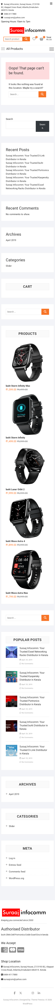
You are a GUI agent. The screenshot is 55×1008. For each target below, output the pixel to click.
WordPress (27, 1004)
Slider (9, 266)
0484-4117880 (10, 14)
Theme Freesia (37, 1000)
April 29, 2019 (26, 660)
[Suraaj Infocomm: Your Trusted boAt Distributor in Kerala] (11, 722)
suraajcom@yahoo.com (14, 17)
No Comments (27, 664)
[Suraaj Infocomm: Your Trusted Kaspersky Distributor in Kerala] (11, 672)
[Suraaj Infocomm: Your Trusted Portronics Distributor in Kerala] (11, 697)
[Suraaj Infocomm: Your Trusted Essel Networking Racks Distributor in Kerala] (11, 648)
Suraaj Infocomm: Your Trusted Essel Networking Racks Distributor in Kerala (34, 652)
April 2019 (11, 240)
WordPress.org (16, 878)
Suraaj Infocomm (10, 1000)
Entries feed (15, 865)
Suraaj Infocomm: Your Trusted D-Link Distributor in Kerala (33, 750)
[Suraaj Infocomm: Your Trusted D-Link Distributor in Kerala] (11, 746)
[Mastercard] (12, 950)
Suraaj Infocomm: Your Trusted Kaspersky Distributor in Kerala (32, 676)
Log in (12, 858)
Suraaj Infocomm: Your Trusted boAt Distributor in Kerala (34, 725)
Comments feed (17, 871)
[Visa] (20, 950)
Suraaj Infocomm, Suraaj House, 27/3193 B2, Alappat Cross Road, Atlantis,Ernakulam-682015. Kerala (20, 7)
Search (26, 39)
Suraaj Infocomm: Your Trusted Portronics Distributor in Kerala (32, 701)
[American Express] (4, 950)
